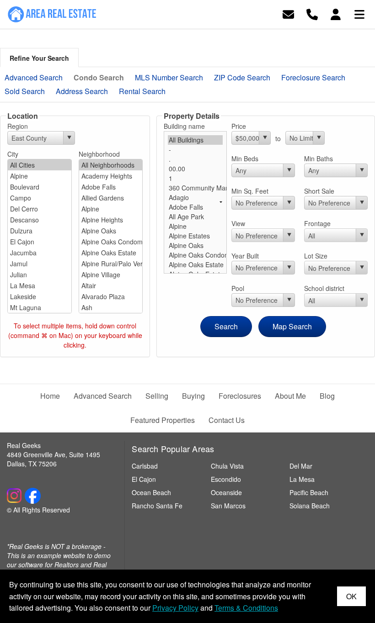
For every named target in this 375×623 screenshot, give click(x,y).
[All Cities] (39, 164)
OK (351, 596)
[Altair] (111, 285)
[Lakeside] (39, 296)
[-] (195, 149)
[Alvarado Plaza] (111, 296)
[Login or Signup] (336, 13)
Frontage (317, 223)
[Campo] (39, 197)
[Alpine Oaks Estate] (111, 252)
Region (17, 126)
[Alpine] (39, 175)
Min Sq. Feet (249, 190)
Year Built (245, 255)
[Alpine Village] (111, 274)
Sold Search (25, 91)
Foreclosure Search (313, 77)
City (12, 153)
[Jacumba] (39, 252)
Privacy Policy (175, 607)
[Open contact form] (288, 13)
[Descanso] (39, 219)
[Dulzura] (39, 230)
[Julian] (39, 274)
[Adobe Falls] (111, 186)
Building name (184, 126)
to (278, 138)
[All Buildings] (195, 140)
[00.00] (195, 169)
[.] (195, 159)
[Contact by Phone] (312, 13)
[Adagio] (195, 197)
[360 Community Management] (195, 188)
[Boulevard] (39, 186)
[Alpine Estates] (195, 236)
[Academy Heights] (111, 175)
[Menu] (359, 13)
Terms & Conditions (246, 607)
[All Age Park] (195, 217)
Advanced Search (34, 77)
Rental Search (142, 91)
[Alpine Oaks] (111, 230)
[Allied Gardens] (111, 197)
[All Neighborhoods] (111, 164)
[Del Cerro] (39, 208)
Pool (237, 288)
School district (324, 288)
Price (238, 126)
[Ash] (111, 307)
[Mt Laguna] (39, 307)
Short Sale (319, 190)
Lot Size (315, 255)
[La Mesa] (39, 285)
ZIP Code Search (242, 77)
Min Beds (244, 158)
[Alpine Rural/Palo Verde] (111, 263)
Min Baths (318, 158)
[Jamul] (39, 263)
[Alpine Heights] (111, 219)
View (238, 223)
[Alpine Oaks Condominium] (111, 241)
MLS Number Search (169, 77)
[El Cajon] (39, 241)
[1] (195, 178)
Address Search (82, 91)
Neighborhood (99, 153)
